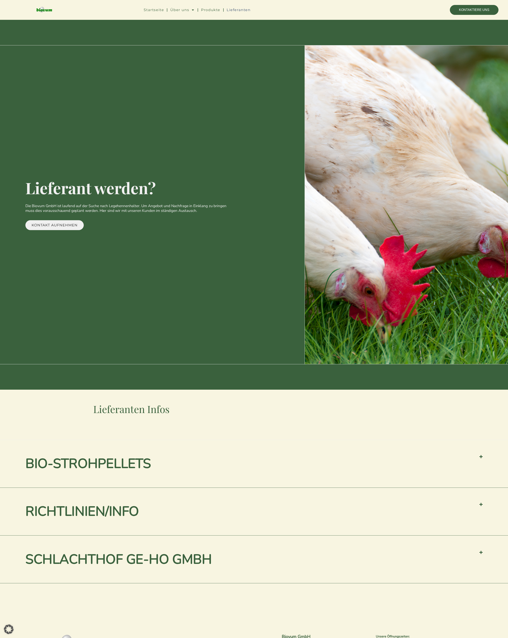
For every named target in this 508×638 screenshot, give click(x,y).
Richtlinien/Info (82, 511)
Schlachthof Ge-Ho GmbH (118, 559)
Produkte (210, 10)
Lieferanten (239, 10)
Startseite (154, 10)
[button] (254, 464)
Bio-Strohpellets (88, 464)
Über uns (179, 10)
